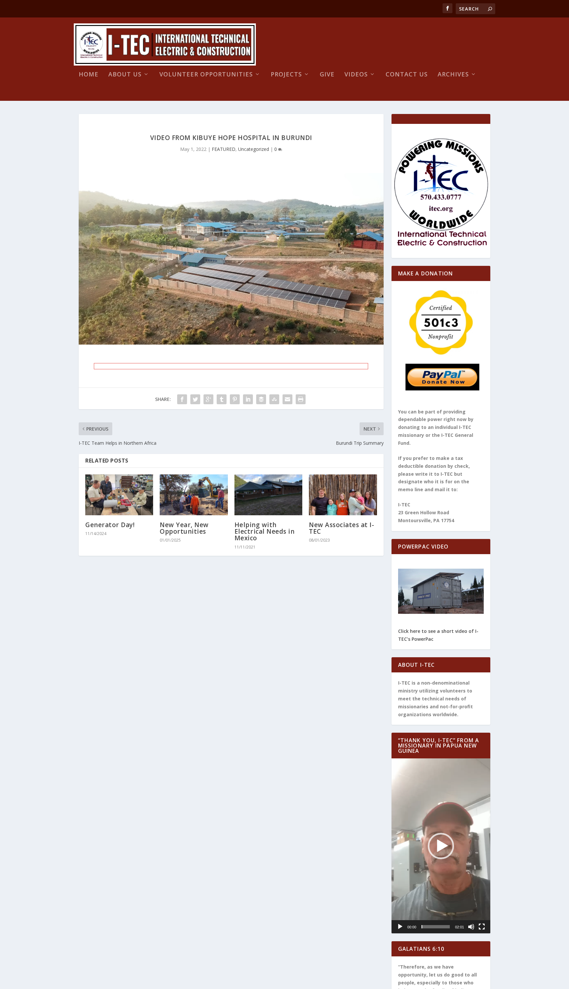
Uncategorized (253, 149)
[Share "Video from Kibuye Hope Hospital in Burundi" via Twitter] (195, 399)
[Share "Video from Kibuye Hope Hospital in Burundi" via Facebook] (182, 399)
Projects (286, 74)
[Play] (400, 926)
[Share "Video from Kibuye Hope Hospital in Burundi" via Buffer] (261, 399)
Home (88, 74)
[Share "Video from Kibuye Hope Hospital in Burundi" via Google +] (208, 399)
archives (453, 74)
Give (327, 74)
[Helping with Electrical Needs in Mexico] (268, 494)
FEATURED (223, 149)
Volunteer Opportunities (206, 74)
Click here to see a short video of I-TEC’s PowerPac (438, 635)
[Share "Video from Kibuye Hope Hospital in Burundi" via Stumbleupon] (274, 399)
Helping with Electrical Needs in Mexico (264, 531)
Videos (356, 74)
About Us (125, 74)
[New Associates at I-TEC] (343, 494)
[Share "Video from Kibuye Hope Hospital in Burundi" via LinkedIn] (248, 399)
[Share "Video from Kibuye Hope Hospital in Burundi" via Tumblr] (221, 399)
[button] (441, 846)
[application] (441, 845)
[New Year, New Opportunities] (194, 494)
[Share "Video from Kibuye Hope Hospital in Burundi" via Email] (287, 399)
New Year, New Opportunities (184, 528)
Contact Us (407, 74)
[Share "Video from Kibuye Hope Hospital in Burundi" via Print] (300, 399)
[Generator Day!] (119, 494)
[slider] (435, 926)
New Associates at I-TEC (341, 528)
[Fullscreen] (481, 926)
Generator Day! (110, 525)
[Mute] (471, 926)
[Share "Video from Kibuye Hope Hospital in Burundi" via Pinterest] (234, 399)
